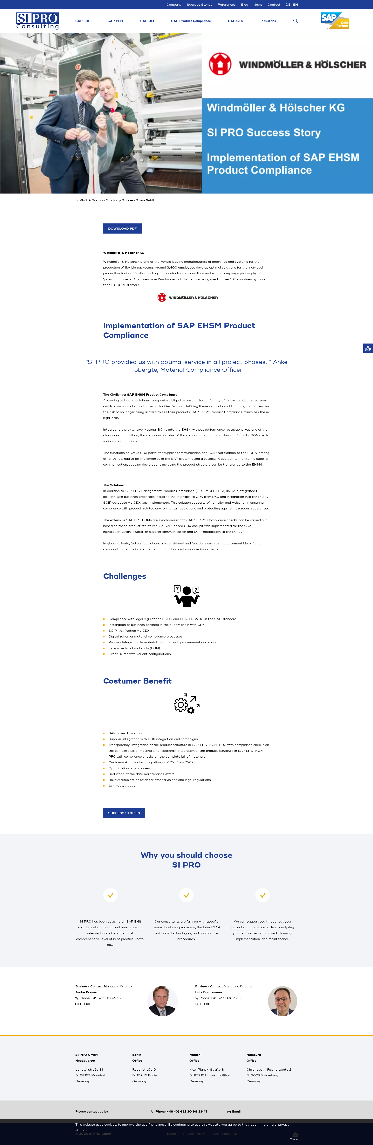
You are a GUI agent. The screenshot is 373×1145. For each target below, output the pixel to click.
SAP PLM (115, 21)
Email (236, 1112)
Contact (274, 5)
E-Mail (85, 1004)
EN (295, 5)
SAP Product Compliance (191, 21)
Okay (294, 1139)
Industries (268, 21)
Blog (244, 5)
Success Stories (199, 5)
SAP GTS (235, 21)
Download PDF (122, 229)
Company (173, 5)
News (258, 5)
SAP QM (147, 21)
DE (288, 5)
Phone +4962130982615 (100, 998)
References (227, 5)
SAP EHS (83, 21)
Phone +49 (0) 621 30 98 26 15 (181, 1112)
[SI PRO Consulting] (37, 21)
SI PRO (81, 200)
